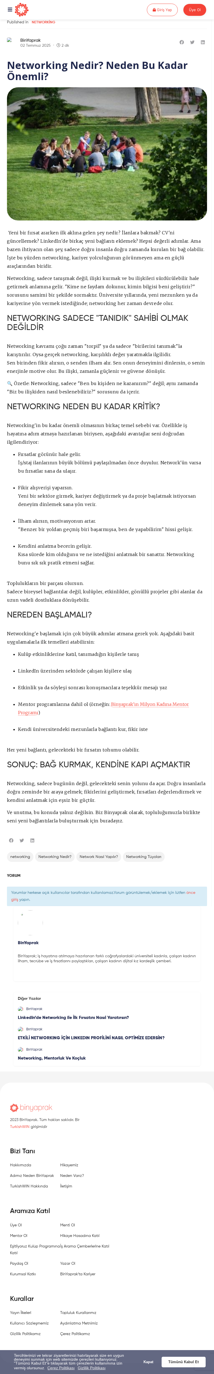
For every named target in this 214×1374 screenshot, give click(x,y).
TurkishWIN (20, 1127)
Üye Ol (195, 10)
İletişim (66, 1186)
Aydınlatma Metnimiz (79, 1323)
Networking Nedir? (54, 857)
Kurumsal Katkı (23, 1274)
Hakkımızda (20, 1165)
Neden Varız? (72, 1176)
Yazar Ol (67, 1264)
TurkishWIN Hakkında (29, 1186)
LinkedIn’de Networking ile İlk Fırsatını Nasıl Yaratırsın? (73, 1018)
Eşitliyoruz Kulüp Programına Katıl (35, 1249)
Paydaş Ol (19, 1264)
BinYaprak (30, 40)
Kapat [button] (148, 1362)
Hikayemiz (69, 1165)
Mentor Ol (18, 1236)
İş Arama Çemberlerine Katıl (84, 1246)
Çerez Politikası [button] (61, 1368)
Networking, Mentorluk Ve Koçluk (52, 1058)
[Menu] (10, 10)
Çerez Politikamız (75, 1334)
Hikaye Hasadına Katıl (79, 1236)
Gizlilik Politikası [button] (92, 1368)
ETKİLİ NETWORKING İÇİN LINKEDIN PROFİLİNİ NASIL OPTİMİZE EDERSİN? (91, 1038)
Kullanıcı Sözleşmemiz (29, 1323)
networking (20, 857)
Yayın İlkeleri (20, 1313)
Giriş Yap (167, 9)
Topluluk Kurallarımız (78, 1313)
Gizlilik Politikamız (25, 1334)
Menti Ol (67, 1225)
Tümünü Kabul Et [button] (183, 1362)
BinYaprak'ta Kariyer (77, 1274)
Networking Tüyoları (143, 857)
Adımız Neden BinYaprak (32, 1176)
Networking (43, 22)
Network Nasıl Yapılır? (99, 857)
